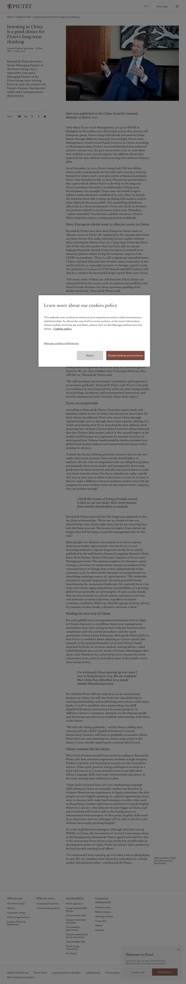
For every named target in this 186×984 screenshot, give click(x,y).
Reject (90, 355)
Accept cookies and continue (125, 355)
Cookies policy (62, 329)
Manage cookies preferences (61, 343)
